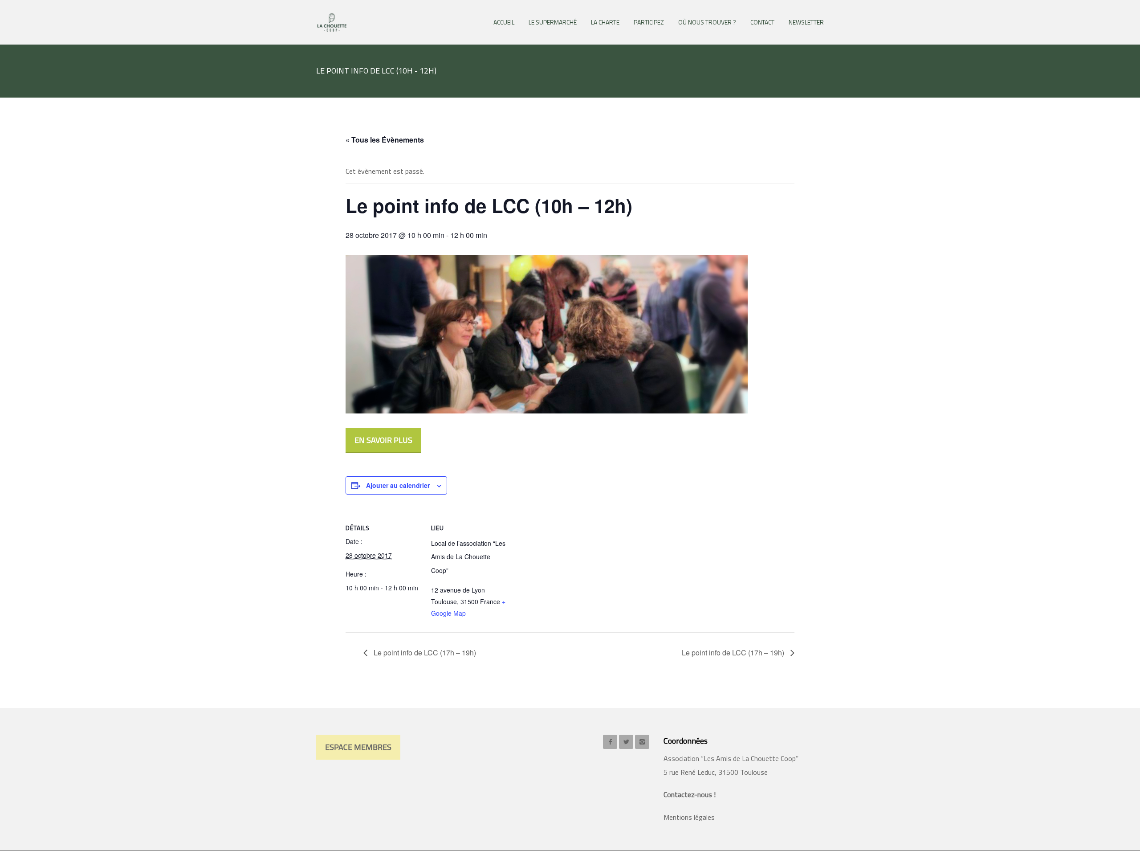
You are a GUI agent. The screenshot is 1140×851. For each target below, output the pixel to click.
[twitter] (626, 742)
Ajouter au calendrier (398, 485)
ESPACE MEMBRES (358, 747)
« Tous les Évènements (385, 140)
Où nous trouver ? (707, 22)
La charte (605, 22)
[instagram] (642, 742)
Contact (762, 22)
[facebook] (610, 742)
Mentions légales (689, 817)
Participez (649, 22)
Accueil (503, 22)
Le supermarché (553, 22)
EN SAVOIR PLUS (383, 440)
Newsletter (806, 22)
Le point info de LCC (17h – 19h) (424, 652)
